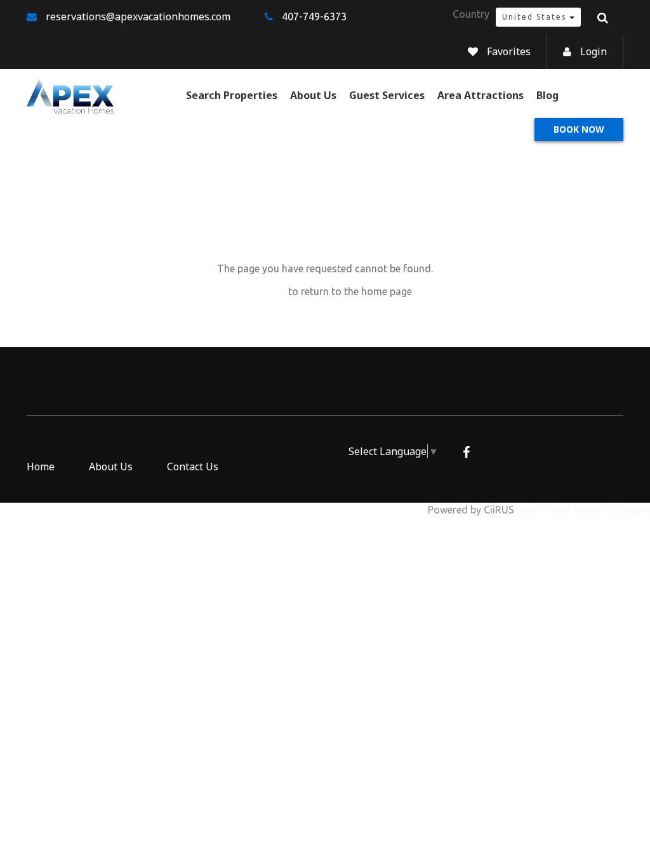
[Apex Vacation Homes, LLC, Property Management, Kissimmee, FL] (284, 458)
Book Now (579, 129)
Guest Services (387, 95)
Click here (262, 291)
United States (535, 17)
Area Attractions (480, 95)
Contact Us (192, 466)
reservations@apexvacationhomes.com (138, 16)
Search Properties (231, 95)
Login (593, 51)
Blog (547, 95)
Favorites (509, 51)
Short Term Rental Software (583, 510)
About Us (313, 95)
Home (41, 466)
